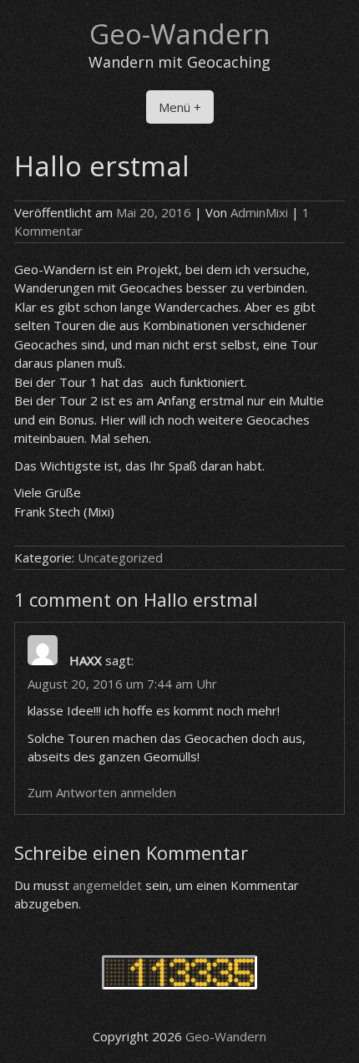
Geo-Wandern (179, 34)
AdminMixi (259, 212)
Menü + (180, 107)
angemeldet (107, 885)
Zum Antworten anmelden (102, 792)
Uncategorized (120, 557)
